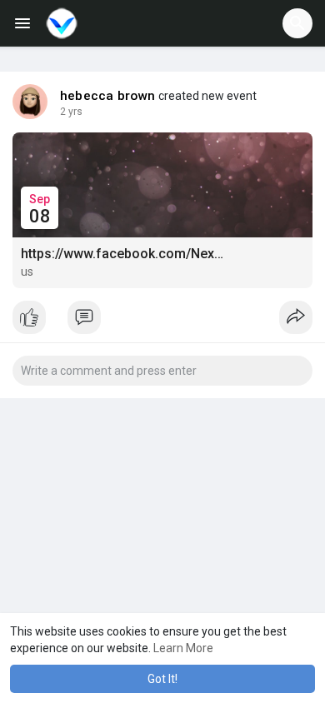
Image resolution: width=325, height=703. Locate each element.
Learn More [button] (183, 648)
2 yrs (71, 111)
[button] (297, 23)
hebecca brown (108, 95)
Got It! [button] (163, 679)
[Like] (162, 321)
